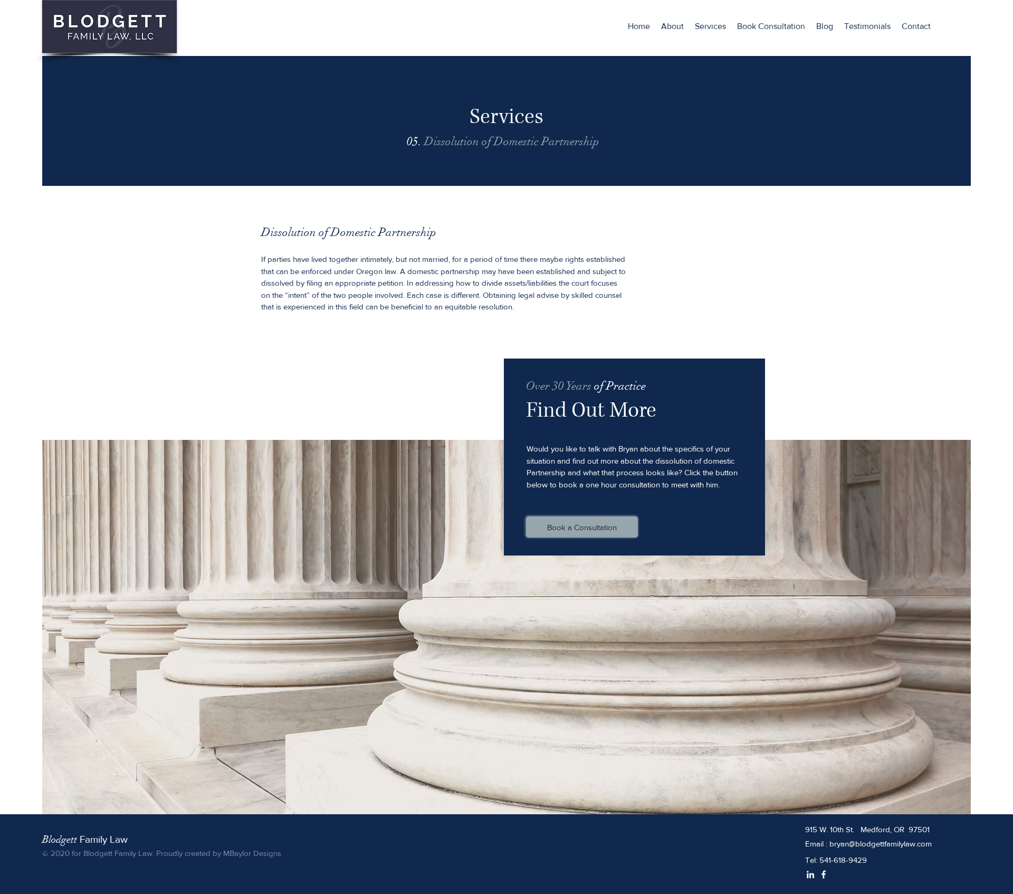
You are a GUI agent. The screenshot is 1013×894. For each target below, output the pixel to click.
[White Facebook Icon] (823, 874)
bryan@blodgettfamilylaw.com (880, 843)
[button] (711, 26)
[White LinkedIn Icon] (810, 874)
